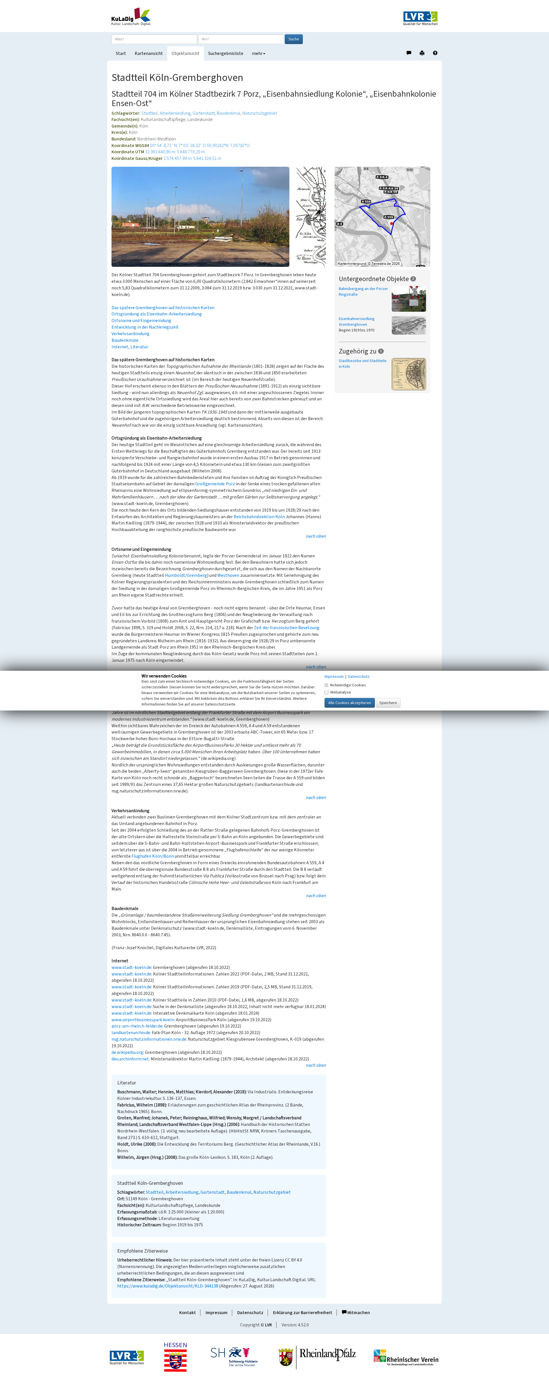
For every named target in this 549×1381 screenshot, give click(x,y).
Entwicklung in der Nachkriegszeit (145, 327)
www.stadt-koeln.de (131, 967)
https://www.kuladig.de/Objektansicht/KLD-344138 (167, 1286)
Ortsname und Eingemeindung (141, 320)
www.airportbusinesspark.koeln (143, 1020)
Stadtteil (149, 113)
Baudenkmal (228, 113)
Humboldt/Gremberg (186, 575)
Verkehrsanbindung (131, 334)
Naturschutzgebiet (259, 113)
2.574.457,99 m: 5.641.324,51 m (192, 158)
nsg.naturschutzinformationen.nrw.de (149, 1039)
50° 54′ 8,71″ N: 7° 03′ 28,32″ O (178, 145)
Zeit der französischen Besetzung (286, 628)
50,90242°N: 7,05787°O (228, 145)
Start (121, 53)
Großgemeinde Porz (215, 484)
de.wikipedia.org (127, 1052)
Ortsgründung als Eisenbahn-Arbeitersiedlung (157, 314)
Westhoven (228, 575)
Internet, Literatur (130, 347)
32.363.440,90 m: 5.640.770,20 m (175, 152)
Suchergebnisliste (225, 53)
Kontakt (187, 1313)
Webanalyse (340, 692)
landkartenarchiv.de (131, 1033)
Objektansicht (186, 53)
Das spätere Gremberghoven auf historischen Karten (163, 308)
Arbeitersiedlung (175, 113)
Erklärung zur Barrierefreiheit (302, 1313)
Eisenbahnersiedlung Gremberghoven (357, 321)
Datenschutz (250, 1313)
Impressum (217, 1313)
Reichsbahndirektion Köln (259, 517)
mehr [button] (257, 53)
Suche (294, 39)
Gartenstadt (203, 113)
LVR (268, 1325)
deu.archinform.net (130, 1059)
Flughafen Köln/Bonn (153, 856)
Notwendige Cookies (348, 685)
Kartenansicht (149, 53)
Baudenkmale (125, 340)
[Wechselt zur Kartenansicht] (386, 217)
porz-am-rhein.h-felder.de (137, 1026)
